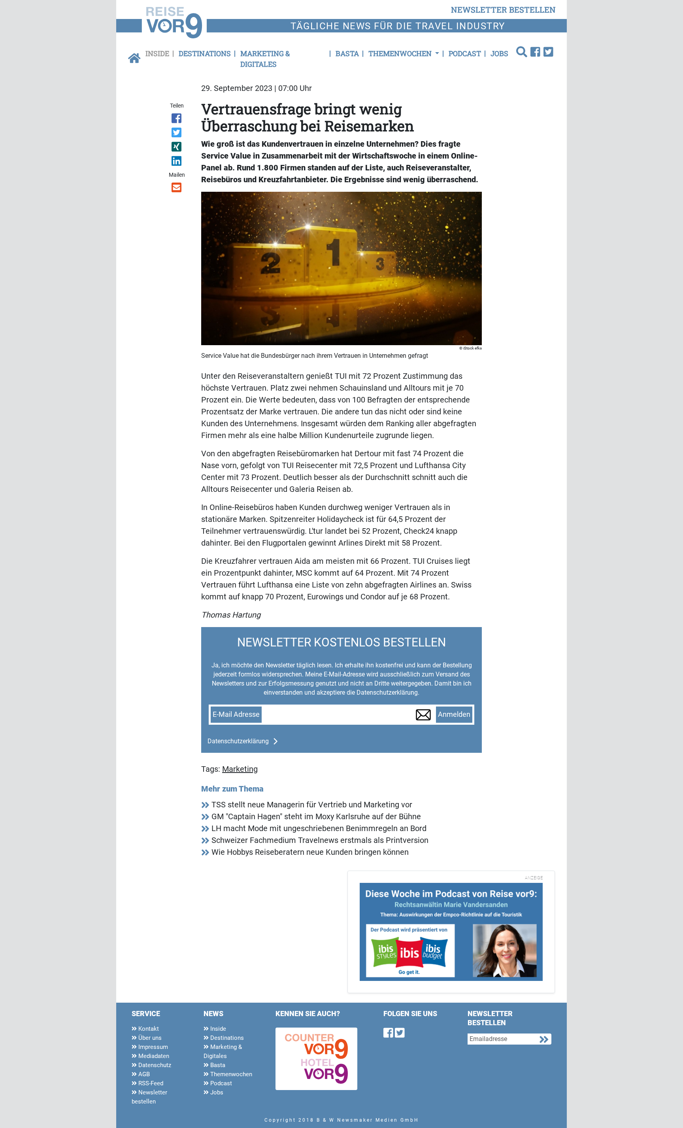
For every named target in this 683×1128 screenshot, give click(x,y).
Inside (157, 53)
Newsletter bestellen (149, 1097)
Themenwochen (230, 1074)
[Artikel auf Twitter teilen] (177, 134)
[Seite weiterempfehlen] (177, 189)
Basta (347, 53)
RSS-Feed (150, 1083)
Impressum (152, 1047)
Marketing (240, 769)
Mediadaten (153, 1056)
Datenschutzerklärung (238, 741)
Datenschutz (154, 1065)
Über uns (149, 1037)
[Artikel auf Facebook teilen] (177, 120)
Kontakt (148, 1028)
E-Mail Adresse (236, 714)
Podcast (465, 53)
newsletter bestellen (503, 9)
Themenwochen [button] (400, 53)
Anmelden (454, 714)
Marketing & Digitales (265, 59)
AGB (143, 1074)
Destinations (205, 53)
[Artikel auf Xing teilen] (177, 148)
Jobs (499, 53)
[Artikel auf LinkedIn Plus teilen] (177, 162)
